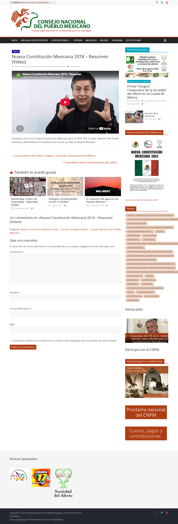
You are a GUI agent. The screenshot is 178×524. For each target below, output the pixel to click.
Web (12, 324)
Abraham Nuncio (135, 275)
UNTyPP (160, 231)
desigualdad (133, 283)
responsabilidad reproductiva (140, 231)
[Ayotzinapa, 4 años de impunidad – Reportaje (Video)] (28, 178)
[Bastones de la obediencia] (134, 112)
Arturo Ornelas (152, 296)
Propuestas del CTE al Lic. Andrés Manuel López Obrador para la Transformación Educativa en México (147, 340)
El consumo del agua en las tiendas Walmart (102, 200)
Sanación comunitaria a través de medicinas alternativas (151, 263)
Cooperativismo (59, 40)
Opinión (78, 40)
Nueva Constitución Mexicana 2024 (141, 200)
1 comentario (74, 66)
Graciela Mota (133, 235)
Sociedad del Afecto (146, 292)
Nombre (15, 292)
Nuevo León (133, 279)
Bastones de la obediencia (151, 114)
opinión (149, 275)
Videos (15, 51)
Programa (117, 40)
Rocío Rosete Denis (136, 247)
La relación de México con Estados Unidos (145, 288)
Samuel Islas (133, 300)
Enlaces (104, 40)
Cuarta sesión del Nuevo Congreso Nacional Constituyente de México (53, 155)
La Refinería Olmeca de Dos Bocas (142, 259)
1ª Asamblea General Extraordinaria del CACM (91, 162)
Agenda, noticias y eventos (139, 81)
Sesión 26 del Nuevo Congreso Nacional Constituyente (150, 255)
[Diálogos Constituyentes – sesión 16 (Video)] (65, 178)
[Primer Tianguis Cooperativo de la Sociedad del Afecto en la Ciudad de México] (146, 56)
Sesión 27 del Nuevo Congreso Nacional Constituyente (150, 215)
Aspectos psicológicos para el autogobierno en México (150, 227)
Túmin (130, 292)
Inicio (14, 40)
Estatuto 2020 (133, 40)
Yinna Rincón (149, 239)
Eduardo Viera (149, 235)
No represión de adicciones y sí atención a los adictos (149, 251)
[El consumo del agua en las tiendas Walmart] (103, 178)
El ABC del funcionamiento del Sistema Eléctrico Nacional (151, 267)
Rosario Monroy (134, 296)
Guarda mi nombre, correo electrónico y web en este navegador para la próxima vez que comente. (65, 340)
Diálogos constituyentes (34, 40)
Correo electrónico (20, 308)
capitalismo (147, 283)
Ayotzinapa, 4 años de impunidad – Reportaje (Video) (24, 202)
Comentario (17, 251)
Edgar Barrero (133, 239)
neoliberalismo (149, 279)
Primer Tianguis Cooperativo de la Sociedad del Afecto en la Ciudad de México (146, 91)
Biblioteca (91, 40)
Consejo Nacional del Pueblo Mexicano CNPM (48, 66)
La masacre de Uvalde (137, 223)
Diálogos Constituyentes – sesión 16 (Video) (64, 200)
